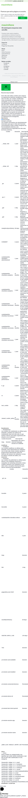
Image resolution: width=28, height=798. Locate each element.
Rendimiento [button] (5, 428)
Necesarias (6, 119)
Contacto (4, 44)
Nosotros (4, 57)
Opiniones (4, 55)
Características (6, 53)
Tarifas (4, 58)
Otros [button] (3, 751)
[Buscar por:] (9, 18)
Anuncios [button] (4, 457)
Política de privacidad (9, 73)
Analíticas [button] (4, 445)
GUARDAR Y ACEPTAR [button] (8, 783)
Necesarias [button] (4, 118)
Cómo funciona (6, 52)
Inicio (3, 50)
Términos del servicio (18, 73)
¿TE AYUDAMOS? (14, 1)
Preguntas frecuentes (8, 46)
